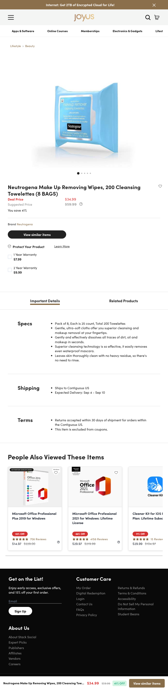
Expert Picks (18, 642)
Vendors (14, 658)
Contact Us (84, 604)
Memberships (90, 31)
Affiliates (15, 653)
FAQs (80, 609)
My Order (83, 587)
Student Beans (128, 614)
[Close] (154, 5)
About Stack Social (22, 637)
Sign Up (20, 611)
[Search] (148, 17)
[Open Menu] (12, 17)
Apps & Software (23, 31)
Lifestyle (15, 46)
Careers (14, 664)
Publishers (16, 647)
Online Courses (57, 31)
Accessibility (127, 598)
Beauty (30, 46)
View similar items (37, 234)
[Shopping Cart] (156, 17)
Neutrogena (25, 224)
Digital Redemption (90, 593)
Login (80, 598)
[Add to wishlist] (160, 186)
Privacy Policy (86, 614)
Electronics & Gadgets (127, 31)
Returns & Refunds (131, 587)
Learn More (62, 246)
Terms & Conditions (132, 593)
